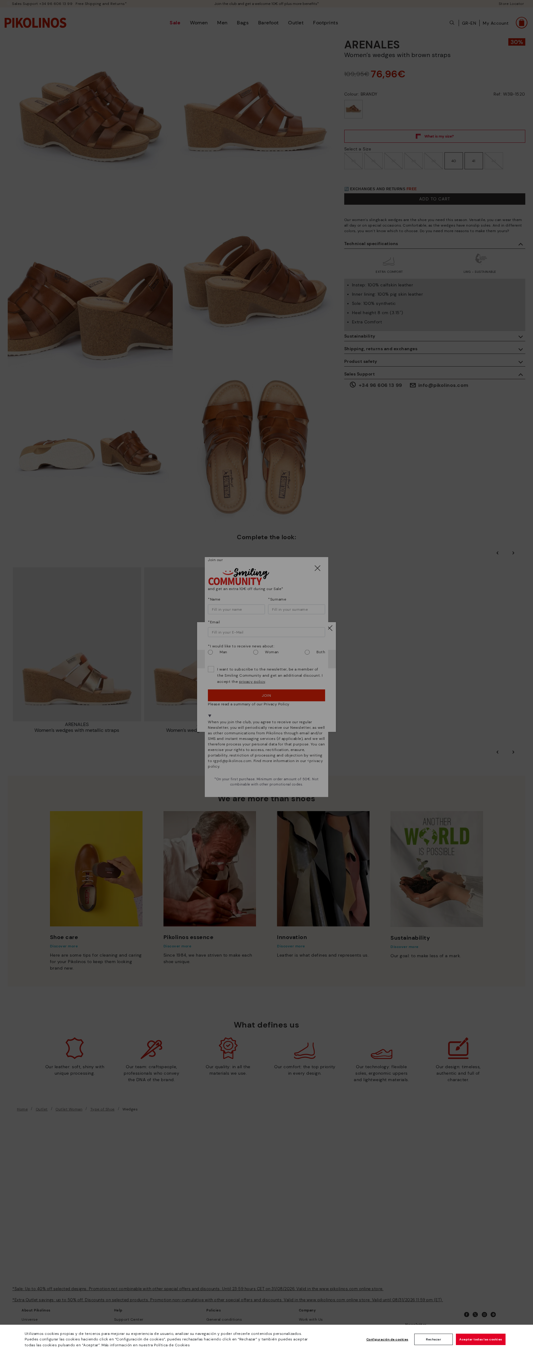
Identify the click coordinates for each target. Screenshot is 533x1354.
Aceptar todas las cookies (480, 1339)
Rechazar (433, 1339)
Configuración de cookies (387, 1339)
